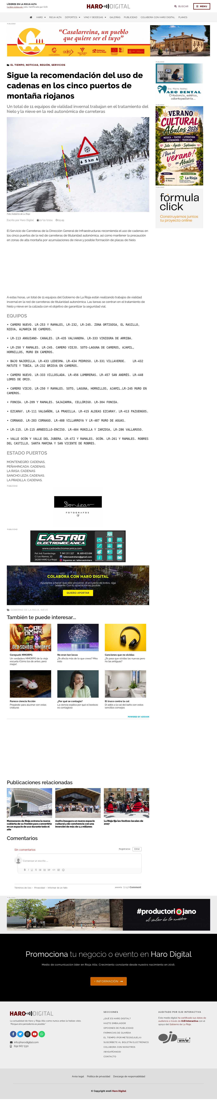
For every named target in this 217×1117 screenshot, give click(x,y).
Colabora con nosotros (119, 1047)
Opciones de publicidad (118, 1028)
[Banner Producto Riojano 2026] (108, 928)
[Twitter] (20, 1034)
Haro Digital (119, 1091)
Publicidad (130, 17)
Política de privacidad (98, 1076)
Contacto (110, 1056)
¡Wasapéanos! (112, 1052)
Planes (182, 17)
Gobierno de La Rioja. (180, 1024)
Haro (39, 17)
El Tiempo (17, 65)
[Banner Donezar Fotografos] (78, 524)
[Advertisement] (78, 269)
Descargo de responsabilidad (129, 1076)
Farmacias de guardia (117, 1033)
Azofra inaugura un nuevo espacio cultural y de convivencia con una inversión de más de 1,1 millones (75, 824)
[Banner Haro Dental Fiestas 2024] (179, 101)
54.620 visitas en (15, 7)
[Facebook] (13, 1034)
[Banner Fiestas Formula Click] (179, 226)
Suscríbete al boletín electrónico (126, 1042)
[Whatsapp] (42, 1034)
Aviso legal (78, 1076)
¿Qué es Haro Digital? (117, 1018)
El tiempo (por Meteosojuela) (122, 1037)
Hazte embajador (115, 1023)
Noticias (32, 65)
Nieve (44, 610)
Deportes (71, 17)
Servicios (58, 65)
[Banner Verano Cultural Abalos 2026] (179, 183)
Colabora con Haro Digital (158, 17)
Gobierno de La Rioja (25, 610)
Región (45, 65)
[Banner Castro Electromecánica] (78, 560)
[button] (178, 50)
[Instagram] (27, 1034)
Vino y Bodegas (93, 17)
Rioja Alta (55, 17)
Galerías (115, 17)
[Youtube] (34, 1034)
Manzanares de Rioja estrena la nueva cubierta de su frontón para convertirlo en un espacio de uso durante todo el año (29, 825)
